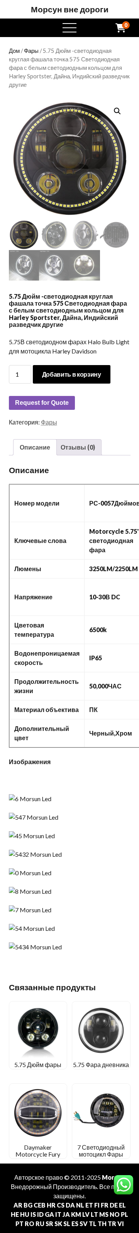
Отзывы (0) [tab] (78, 447)
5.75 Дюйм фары (37, 1064)
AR (18, 1205)
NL (80, 1205)
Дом (14, 50)
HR (51, 1205)
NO (115, 1214)
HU (24, 1214)
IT (58, 1214)
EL (122, 1205)
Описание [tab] (35, 447)
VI (120, 1223)
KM (76, 1214)
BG (28, 1205)
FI (97, 1205)
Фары (31, 50)
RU (40, 1223)
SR (49, 1223)
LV (86, 1214)
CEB (40, 1205)
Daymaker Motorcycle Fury (37, 1150)
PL (124, 1214)
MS (103, 1214)
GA (49, 1214)
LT (94, 1214)
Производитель (75, 1186)
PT (19, 1223)
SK (58, 1223)
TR (112, 1223)
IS (33, 1214)
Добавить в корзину (71, 374)
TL (93, 1223)
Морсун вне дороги (69, 9)
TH (102, 1223)
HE (15, 1214)
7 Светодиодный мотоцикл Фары (101, 1150)
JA (66, 1214)
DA (70, 1205)
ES (74, 1223)
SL (66, 1223)
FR (104, 1205)
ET (89, 1205)
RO (29, 1223)
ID (40, 1214)
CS (60, 1205)
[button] (117, 111)
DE (114, 1205)
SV (84, 1223)
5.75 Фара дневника (101, 1064)
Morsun (113, 1177)
